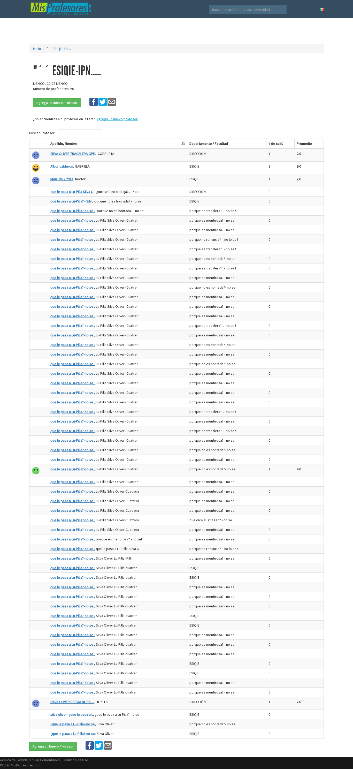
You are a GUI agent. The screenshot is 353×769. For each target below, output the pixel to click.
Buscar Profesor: (42, 133)
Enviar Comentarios (45, 760)
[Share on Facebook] (93, 101)
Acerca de (8, 760)
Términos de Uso (75, 760)
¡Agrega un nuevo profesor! (117, 119)
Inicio (37, 48)
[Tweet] (102, 101)
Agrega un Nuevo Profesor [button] (57, 102)
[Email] (112, 101)
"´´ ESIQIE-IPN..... (59, 48)
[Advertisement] (176, 31)
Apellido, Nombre (63, 143)
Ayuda (23, 760)
